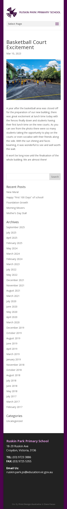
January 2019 (13, 359)
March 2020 (13, 322)
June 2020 (11, 306)
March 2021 (13, 296)
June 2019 (11, 343)
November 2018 (15, 364)
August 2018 (13, 375)
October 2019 (14, 333)
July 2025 (11, 232)
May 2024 (11, 248)
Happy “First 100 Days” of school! (24, 197)
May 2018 (11, 391)
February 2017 (14, 407)
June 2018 (11, 385)
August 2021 (13, 290)
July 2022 (11, 269)
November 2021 (15, 285)
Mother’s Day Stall (16, 213)
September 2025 (15, 227)
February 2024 (14, 259)
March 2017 (13, 401)
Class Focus (49, 504)
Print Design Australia (30, 504)
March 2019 (13, 354)
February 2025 (14, 243)
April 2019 (11, 348)
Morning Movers (15, 207)
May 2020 (11, 311)
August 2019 (13, 338)
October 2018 (14, 369)
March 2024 (13, 253)
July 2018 (11, 380)
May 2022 (11, 274)
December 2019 (15, 327)
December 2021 (15, 280)
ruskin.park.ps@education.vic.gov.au (29, 472)
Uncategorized (14, 421)
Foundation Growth (17, 202)
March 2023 (13, 264)
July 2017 (11, 396)
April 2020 (11, 317)
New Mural (12, 192)
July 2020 (11, 301)
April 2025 (11, 237)
